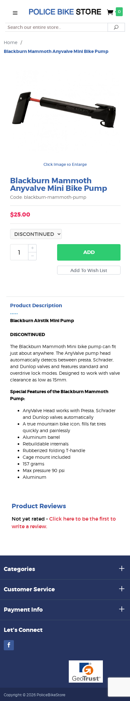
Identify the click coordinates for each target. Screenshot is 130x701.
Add (89, 252)
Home (10, 42)
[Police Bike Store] (65, 11)
